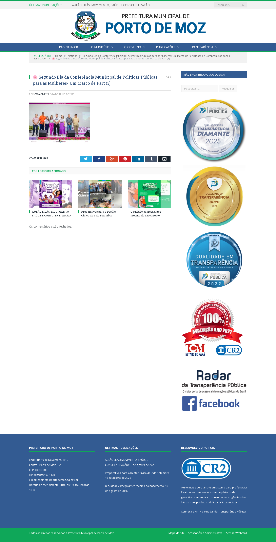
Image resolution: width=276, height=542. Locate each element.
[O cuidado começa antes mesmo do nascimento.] (149, 194)
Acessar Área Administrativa (205, 533)
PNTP (198, 511)
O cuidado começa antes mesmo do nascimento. (146, 213)
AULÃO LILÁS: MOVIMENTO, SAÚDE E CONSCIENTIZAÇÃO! (51, 213)
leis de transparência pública (199, 502)
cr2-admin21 (41, 94)
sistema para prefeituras (230, 487)
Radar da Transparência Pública (226, 511)
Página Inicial (69, 47)
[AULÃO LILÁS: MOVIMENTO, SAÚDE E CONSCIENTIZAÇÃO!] (50, 194)
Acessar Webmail (236, 533)
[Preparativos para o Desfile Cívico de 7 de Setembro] (100, 194)
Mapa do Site (177, 533)
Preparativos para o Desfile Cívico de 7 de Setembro (106, 5)
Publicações (165, 47)
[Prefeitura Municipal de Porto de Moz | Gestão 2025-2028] (138, 25)
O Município (100, 47)
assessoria (209, 492)
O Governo (132, 47)
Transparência (201, 47)
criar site (205, 487)
